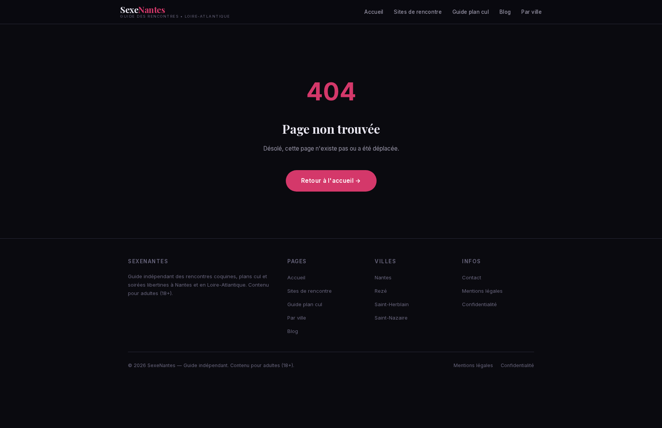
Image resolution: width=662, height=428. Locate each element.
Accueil (373, 12)
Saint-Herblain (392, 304)
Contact (471, 277)
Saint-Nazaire (391, 318)
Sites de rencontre (417, 12)
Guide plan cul (470, 12)
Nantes (383, 277)
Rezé (381, 291)
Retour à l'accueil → (331, 180)
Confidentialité (479, 304)
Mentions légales (482, 291)
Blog (505, 12)
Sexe (175, 11)
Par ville (531, 12)
